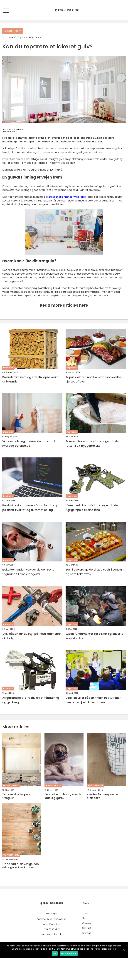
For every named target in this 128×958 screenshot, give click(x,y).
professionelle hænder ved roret (66, 197)
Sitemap (86, 933)
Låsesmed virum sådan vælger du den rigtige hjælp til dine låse (92, 507)
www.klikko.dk (54, 934)
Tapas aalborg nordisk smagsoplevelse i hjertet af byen (94, 379)
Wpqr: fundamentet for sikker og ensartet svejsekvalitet (95, 636)
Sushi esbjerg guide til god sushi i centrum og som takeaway (95, 572)
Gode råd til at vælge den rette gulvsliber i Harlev (20, 865)
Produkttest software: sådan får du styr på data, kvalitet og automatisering (30, 507)
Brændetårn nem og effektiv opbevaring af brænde (30, 379)
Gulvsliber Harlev (13, 31)
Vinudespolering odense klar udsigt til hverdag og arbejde (28, 443)
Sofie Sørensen (33, 37)
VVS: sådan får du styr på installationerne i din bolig (32, 636)
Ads (87, 913)
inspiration (8, 367)
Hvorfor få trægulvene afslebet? (102, 796)
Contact (86, 928)
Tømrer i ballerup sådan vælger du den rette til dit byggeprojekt (93, 443)
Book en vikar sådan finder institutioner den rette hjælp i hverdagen (93, 700)
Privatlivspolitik (68, 953)
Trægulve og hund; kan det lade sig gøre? (63, 796)
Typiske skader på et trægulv (17, 796)
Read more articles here (64, 305)
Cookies (86, 923)
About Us (86, 918)
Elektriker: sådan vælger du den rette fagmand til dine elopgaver (28, 572)
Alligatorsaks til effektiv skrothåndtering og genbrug (30, 700)
